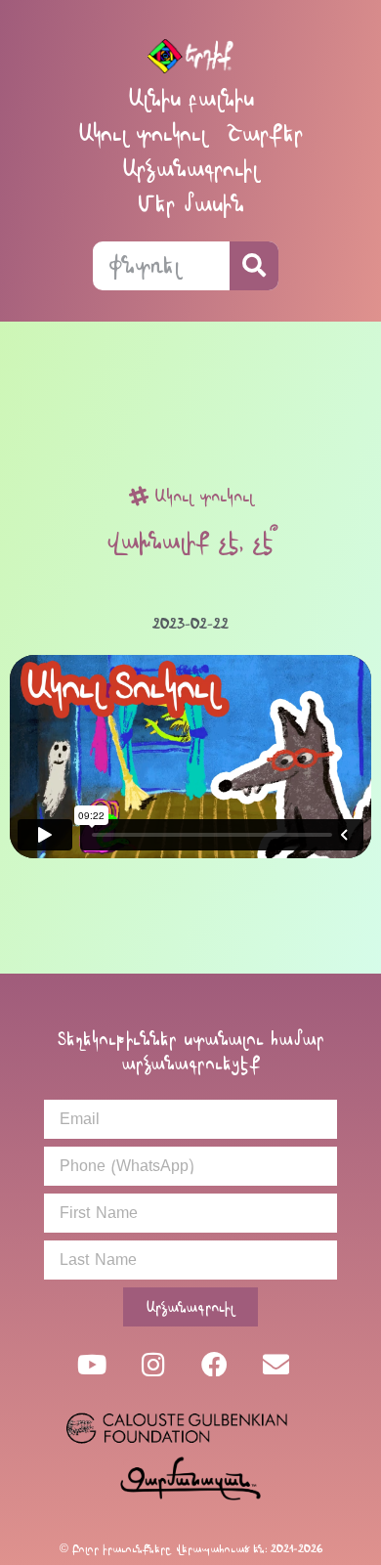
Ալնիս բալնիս (191, 98)
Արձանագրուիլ (190, 168)
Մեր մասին (191, 204)
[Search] (254, 265)
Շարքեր (265, 133)
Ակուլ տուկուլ (142, 133)
